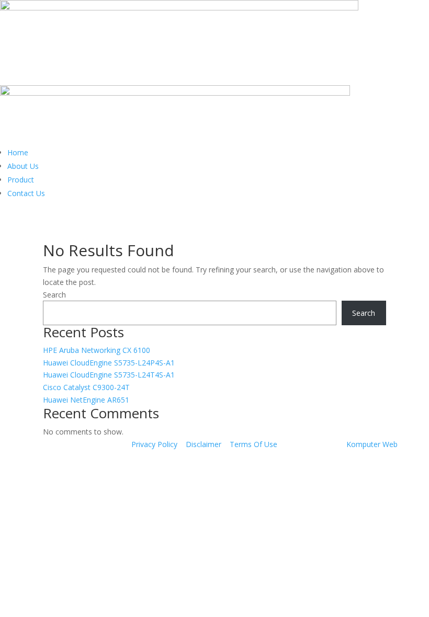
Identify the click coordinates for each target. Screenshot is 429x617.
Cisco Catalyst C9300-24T (86, 387)
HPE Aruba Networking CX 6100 (96, 350)
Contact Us (26, 193)
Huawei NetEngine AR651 (86, 400)
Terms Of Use (253, 444)
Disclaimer (203, 444)
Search (54, 295)
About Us (23, 166)
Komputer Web (372, 444)
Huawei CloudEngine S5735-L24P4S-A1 (109, 363)
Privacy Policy (154, 444)
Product (20, 180)
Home (17, 152)
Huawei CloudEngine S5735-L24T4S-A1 (109, 375)
